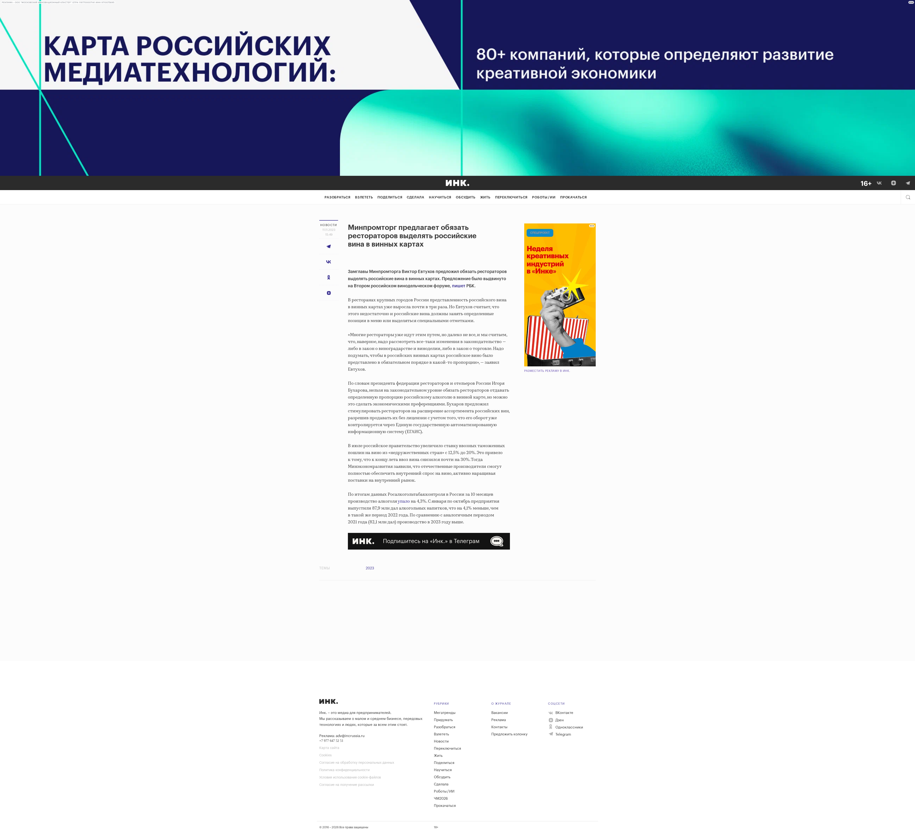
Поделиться (389, 197)
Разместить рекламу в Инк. (547, 370)
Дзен (559, 720)
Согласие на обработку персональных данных (356, 762)
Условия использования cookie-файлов (350, 777)
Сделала (415, 197)
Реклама (498, 720)
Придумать (443, 720)
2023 (370, 568)
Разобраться (338, 197)
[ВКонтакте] (879, 183)
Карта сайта (329, 748)
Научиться (440, 197)
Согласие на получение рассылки (346, 785)
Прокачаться (573, 197)
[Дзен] (893, 183)
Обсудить (465, 197)
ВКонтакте (563, 713)
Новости (441, 741)
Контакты (499, 727)
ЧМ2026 (441, 798)
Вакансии (499, 713)
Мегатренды (445, 713)
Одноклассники (568, 727)
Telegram (562, 734)
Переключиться (511, 197)
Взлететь (364, 197)
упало (404, 501)
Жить (485, 197)
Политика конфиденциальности (344, 770)
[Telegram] (908, 183)
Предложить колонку (509, 734)
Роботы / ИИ (544, 197)
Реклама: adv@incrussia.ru (342, 736)
